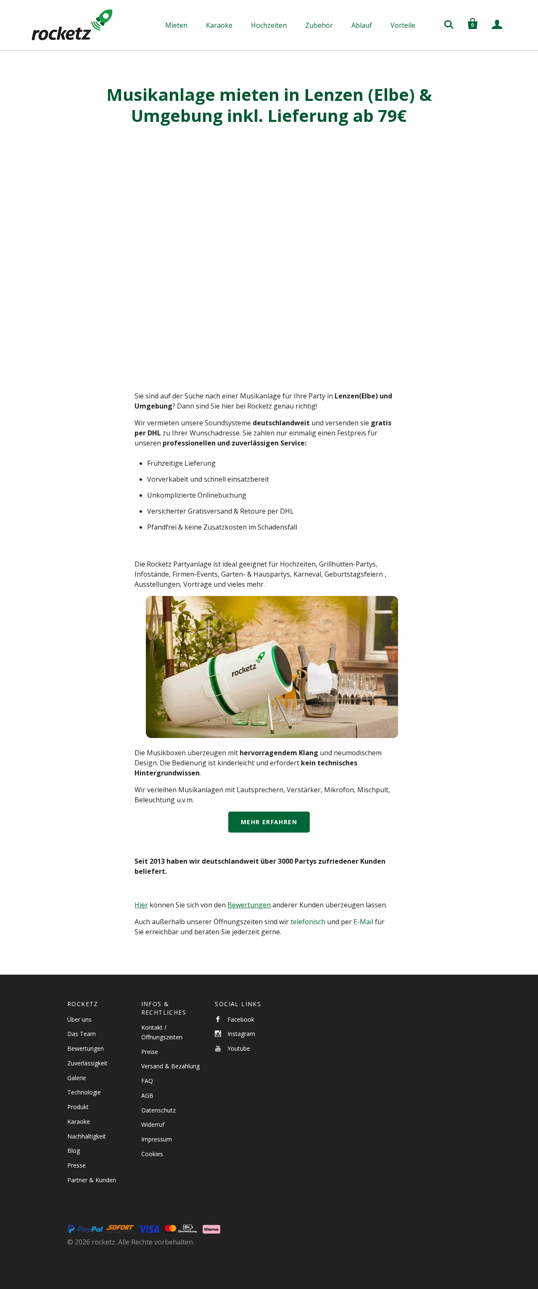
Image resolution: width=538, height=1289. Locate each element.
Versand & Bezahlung (170, 1066)
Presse (76, 1165)
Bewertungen (85, 1048)
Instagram (241, 1034)
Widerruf (152, 1124)
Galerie (76, 1078)
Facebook (240, 1019)
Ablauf (361, 25)
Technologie (84, 1092)
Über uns (79, 1019)
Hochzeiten (269, 25)
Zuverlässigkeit (87, 1063)
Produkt (78, 1107)
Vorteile (402, 25)
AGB (147, 1095)
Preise (149, 1052)
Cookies (152, 1154)
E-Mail (363, 921)
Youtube (238, 1048)
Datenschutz (158, 1110)
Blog (73, 1151)
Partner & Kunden (91, 1180)
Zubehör (319, 25)
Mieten (176, 25)
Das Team (81, 1034)
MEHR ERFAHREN (269, 822)
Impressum (156, 1139)
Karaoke (219, 25)
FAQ (147, 1081)
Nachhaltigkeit (86, 1136)
